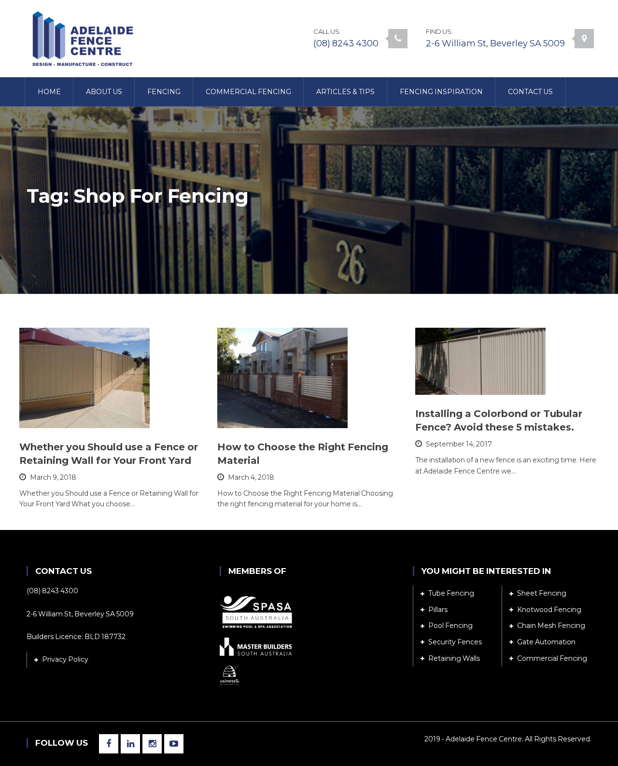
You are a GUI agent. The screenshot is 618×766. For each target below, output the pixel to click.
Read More (63, 416)
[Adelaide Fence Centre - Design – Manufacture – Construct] (82, 38)
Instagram (152, 743)
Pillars (438, 609)
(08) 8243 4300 (346, 43)
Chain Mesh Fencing (551, 625)
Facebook (108, 743)
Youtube (173, 743)
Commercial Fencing (552, 658)
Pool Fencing (450, 625)
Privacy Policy (65, 659)
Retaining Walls (454, 658)
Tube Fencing (451, 593)
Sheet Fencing (541, 593)
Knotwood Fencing (549, 609)
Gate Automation (546, 642)
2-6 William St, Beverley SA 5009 (495, 43)
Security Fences (455, 642)
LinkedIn (130, 743)
